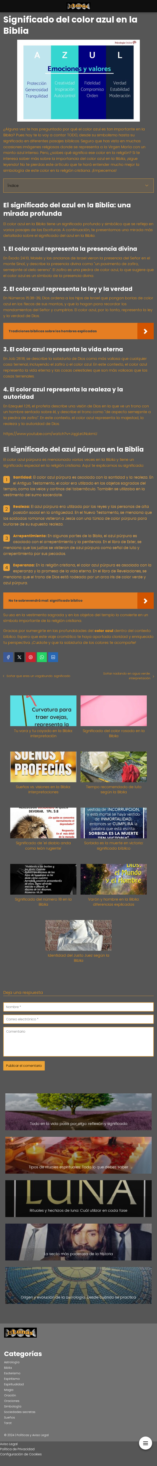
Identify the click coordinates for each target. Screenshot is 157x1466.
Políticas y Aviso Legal (33, 1435)
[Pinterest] (31, 657)
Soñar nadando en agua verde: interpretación (126, 675)
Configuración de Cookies (21, 1454)
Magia (8, 1390)
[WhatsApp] (42, 657)
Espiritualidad (14, 1384)
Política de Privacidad (17, 1449)
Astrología (11, 1362)
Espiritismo (12, 1379)
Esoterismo (12, 1373)
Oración (10, 1395)
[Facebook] (8, 657)
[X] (19, 657)
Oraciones (11, 1401)
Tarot (8, 1423)
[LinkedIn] (53, 657)
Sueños (9, 1417)
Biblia (8, 1368)
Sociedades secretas (19, 1412)
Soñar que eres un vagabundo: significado (38, 676)
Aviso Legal (9, 1444)
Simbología (12, 1406)
